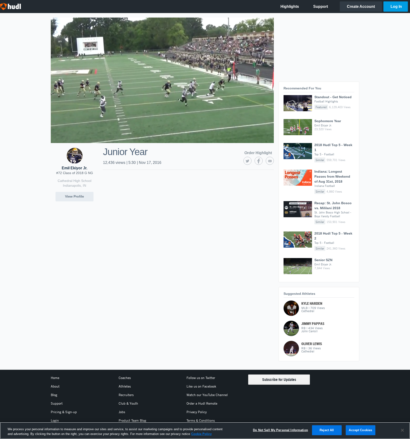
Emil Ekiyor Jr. (74, 168)
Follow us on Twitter (200, 378)
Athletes (125, 386)
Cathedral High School (74, 181)
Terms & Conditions (200, 420)
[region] (205, 430)
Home (55, 378)
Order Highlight (258, 153)
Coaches (125, 378)
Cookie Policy (201, 434)
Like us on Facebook (201, 386)
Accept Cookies (360, 430)
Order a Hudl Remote (201, 403)
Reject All (327, 430)
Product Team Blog (132, 420)
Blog (54, 395)
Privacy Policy (196, 412)
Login (55, 420)
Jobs (122, 412)
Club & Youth (128, 403)
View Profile (74, 196)
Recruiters (126, 395)
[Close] (402, 430)
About (55, 386)
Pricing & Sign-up (64, 412)
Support (57, 403)
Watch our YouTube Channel (207, 395)
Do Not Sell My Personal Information (280, 430)
